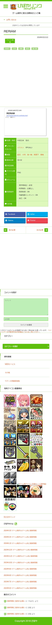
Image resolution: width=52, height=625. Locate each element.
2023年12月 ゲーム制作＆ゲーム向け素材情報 (20, 550)
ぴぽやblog (8, 524)
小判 (14, 48)
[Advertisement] (26, 79)
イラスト (20, 147)
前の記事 (12, 230)
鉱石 (27, 48)
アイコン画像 (10, 41)
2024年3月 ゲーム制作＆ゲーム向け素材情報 (20, 530)
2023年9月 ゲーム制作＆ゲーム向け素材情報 (20, 569)
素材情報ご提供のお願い (16, 601)
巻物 (21, 48)
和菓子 (7, 48)
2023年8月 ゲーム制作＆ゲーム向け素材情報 (20, 575)
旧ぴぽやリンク (9, 517)
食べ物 (35, 48)
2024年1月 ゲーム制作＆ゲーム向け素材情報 (20, 543)
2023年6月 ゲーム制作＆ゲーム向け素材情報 (20, 588)
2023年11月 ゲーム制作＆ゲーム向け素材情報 (20, 556)
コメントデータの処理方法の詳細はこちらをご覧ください (25, 331)
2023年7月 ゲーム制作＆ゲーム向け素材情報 (20, 582)
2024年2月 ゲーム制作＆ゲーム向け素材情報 (20, 537)
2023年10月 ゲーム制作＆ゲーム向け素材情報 (20, 562)
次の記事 (40, 230)
